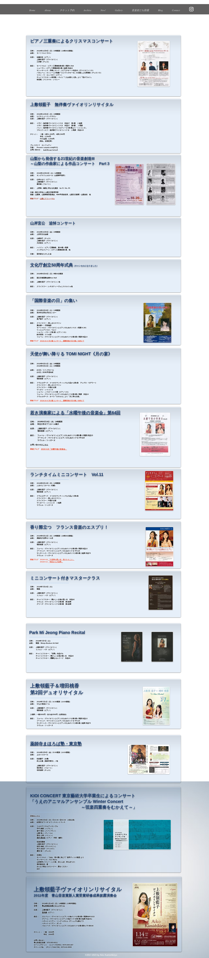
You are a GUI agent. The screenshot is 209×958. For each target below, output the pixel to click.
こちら (45, 445)
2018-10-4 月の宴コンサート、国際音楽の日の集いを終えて (62, 341)
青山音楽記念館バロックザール (53, 906)
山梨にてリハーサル (47, 199)
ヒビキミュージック (50, 150)
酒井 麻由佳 (41, 838)
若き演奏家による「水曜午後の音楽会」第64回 (75, 412)
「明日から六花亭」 (55, 562)
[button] (87, 9)
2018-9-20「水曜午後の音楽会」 (54, 449)
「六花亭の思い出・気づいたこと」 (61, 559)
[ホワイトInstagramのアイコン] (191, 9)
